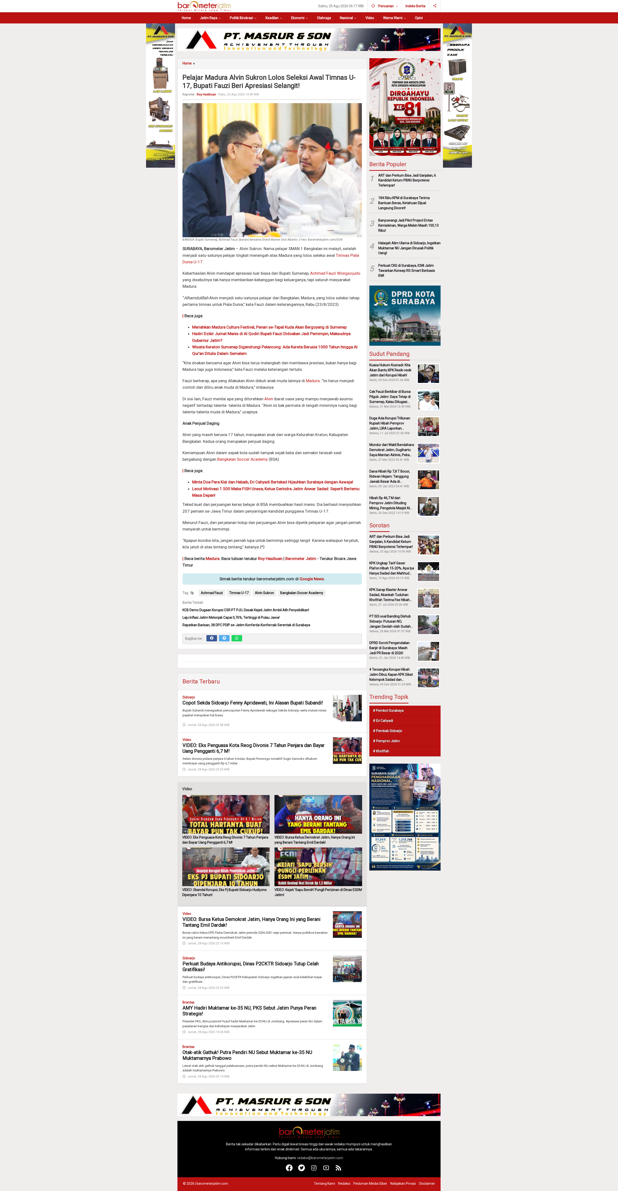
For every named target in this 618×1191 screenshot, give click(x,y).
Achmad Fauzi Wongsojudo (335, 273)
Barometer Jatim (300, 558)
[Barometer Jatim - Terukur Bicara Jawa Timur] (204, 6)
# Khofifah (381, 751)
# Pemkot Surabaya (388, 710)
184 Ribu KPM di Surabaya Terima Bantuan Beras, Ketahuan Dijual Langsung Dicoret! (404, 203)
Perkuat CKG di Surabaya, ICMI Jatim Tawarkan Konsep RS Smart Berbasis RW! (406, 271)
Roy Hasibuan (270, 558)
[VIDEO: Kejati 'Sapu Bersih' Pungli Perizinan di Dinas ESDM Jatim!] (318, 866)
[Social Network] (435, 6)
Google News (312, 578)
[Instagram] (313, 1170)
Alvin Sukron (264, 593)
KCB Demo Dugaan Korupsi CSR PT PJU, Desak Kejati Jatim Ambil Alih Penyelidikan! (246, 610)
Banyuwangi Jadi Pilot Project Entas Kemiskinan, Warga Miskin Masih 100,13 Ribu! (408, 225)
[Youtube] (326, 1170)
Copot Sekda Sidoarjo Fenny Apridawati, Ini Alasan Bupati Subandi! (253, 703)
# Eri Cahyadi (383, 721)
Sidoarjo (189, 697)
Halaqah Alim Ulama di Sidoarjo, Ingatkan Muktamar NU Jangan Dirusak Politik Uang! (409, 248)
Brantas (189, 1002)
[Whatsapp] (237, 638)
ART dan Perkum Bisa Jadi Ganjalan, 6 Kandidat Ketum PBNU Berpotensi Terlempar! (407, 180)
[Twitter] (224, 638)
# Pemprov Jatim (386, 741)
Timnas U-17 (239, 593)
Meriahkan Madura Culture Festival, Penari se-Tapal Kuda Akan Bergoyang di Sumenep (269, 327)
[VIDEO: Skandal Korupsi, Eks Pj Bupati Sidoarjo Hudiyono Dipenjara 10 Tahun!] (226, 866)
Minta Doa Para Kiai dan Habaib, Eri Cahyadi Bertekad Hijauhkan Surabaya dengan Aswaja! (272, 482)
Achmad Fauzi (212, 593)
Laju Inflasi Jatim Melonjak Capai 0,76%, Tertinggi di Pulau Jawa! (231, 617)
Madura (313, 380)
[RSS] (338, 1170)
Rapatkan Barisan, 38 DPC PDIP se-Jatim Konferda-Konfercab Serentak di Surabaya (246, 625)
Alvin (268, 398)
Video (187, 740)
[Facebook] (211, 638)
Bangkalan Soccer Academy (243, 459)
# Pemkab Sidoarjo (387, 731)
